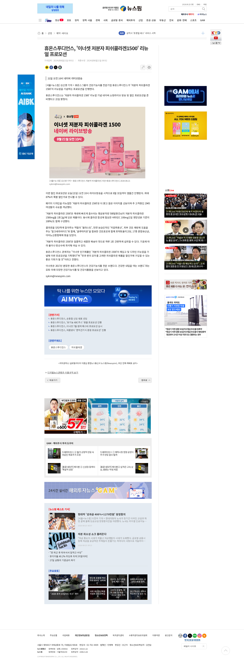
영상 (57, 20)
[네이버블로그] (195, 636)
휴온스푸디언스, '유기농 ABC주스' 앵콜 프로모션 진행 (76, 322)
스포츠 (193, 20)
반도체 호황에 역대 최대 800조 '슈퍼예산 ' (98, 580)
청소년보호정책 (101, 635)
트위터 (55, 67)
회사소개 (41, 635)
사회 (105, 20)
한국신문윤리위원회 (192, 640)
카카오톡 (47, 67)
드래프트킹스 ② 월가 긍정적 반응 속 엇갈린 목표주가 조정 (78, 453)
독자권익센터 (118, 635)
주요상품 (53, 635)
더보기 (203, 33)
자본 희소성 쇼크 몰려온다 (92, 534)
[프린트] (149, 67)
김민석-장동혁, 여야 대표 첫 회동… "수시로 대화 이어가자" (117, 593)
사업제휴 (66, 635)
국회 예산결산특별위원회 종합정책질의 (97, 594)
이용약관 (156, 635)
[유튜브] (180, 636)
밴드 (60, 67)
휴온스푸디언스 (58, 347)
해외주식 (187, 14)
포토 (69, 20)
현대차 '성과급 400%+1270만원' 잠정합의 (102, 514)
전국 (171, 20)
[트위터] (190, 636)
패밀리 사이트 (190, 646)
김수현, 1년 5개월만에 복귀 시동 (117, 580)
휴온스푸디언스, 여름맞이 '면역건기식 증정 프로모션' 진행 (78, 330)
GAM (202, 20)
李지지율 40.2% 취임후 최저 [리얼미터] (69, 556)
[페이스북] (185, 636)
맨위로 (144, 380)
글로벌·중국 (117, 20)
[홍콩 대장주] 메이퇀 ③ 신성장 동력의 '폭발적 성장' (78, 468)
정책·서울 (87, 20)
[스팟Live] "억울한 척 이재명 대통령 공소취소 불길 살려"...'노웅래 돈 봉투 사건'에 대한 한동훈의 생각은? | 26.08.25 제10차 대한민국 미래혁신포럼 (185, 238)
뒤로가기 (53, 380)
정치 (77, 20)
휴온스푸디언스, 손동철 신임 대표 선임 (69, 318)
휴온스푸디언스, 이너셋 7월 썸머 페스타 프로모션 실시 (76, 326)
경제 (98, 20)
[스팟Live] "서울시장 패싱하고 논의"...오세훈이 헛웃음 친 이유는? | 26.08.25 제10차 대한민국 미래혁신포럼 (185, 264)
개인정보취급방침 (82, 635)
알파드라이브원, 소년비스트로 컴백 (138, 580)
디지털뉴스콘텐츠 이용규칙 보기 (62, 372)
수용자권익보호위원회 (138, 635)
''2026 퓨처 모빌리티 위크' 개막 (64, 593)
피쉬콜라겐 (76, 347)
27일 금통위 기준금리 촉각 (62, 560)
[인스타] (199, 636)
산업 (141, 20)
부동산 (162, 20)
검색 (204, 9)
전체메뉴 (40, 20)
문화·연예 (182, 20)
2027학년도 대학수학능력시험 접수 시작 (138, 594)
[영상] (185, 205)
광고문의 (168, 635)
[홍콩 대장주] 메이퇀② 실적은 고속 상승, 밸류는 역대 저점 (116, 468)
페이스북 (51, 67)
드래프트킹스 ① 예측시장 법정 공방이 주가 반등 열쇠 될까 (117, 453)
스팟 (169, 190)
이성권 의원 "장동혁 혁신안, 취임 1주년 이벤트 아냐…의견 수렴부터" (157, 33)
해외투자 (131, 20)
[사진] (62, 521)
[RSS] (204, 636)
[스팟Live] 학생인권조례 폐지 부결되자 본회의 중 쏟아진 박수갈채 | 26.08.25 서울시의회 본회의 (185, 212)
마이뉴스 (202, 14)
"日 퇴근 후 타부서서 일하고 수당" (66, 552)
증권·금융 (151, 20)
